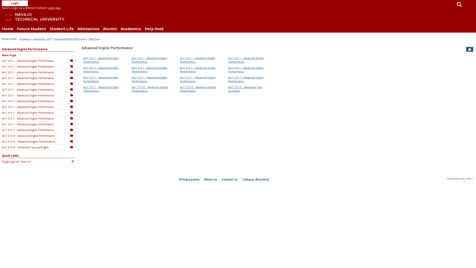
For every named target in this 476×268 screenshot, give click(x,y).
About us (210, 179)
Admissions (88, 28)
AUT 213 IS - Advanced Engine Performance (28, 136)
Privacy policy (189, 179)
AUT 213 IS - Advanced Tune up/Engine (25, 147)
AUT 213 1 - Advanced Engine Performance (28, 61)
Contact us (230, 179)
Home (7, 28)
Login (15, 3)
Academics (131, 28)
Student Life (62, 28)
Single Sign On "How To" (17, 161)
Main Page (94, 39)
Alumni (110, 28)
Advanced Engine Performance (70, 39)
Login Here (54, 8)
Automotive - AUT (42, 39)
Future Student (31, 28)
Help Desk (154, 28)
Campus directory (255, 179)
